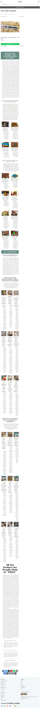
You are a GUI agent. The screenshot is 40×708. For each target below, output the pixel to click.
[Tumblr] (7, 673)
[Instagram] (8, 671)
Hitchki (4, 581)
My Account (3, 693)
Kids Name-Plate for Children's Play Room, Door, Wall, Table (14, 180)
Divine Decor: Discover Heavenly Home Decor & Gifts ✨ (4, 342)
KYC (1, 698)
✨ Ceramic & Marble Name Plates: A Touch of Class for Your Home (16, 532)
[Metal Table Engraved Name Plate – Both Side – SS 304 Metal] (10, 27)
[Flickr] (4, 673)
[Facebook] (3, 671)
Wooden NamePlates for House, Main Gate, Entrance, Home (14, 149)
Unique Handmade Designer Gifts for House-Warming (10, 161)
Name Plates (3, 682)
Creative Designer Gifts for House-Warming (10, 420)
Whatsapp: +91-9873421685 (20, 7)
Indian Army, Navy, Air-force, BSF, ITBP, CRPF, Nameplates (5, 149)
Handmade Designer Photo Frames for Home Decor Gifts (5, 238)
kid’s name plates (8, 644)
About (22, 682)
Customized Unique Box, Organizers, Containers (15, 238)
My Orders (2, 695)
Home (1, 14)
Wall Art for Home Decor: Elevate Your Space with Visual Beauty (16, 342)
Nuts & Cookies (3, 684)
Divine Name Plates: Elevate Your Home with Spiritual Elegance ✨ (3, 444)
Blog (21, 684)
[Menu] (2, 1)
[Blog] (10, 673)
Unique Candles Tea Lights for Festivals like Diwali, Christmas (14, 217)
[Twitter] (6, 671)
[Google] (12, 673)
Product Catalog (3, 700)
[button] (38, 1)
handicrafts (12, 582)
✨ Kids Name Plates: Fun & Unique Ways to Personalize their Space (3, 486)
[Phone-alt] (17, 671)
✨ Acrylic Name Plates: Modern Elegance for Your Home (4, 532)
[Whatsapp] (14, 671)
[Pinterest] (11, 671)
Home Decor (3, 689)
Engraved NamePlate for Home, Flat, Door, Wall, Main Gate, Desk (14, 128)
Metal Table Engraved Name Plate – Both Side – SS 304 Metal (10, 38)
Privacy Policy (23, 687)
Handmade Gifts (3, 687)
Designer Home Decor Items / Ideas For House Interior (10, 279)
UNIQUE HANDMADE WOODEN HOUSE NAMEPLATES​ (10, 101)
